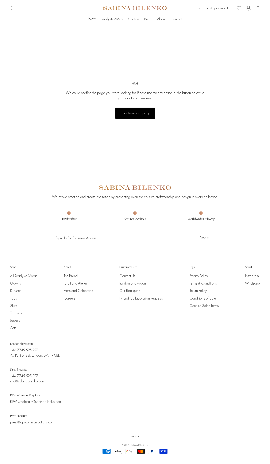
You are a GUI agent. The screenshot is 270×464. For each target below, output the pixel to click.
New (92, 19)
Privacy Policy (198, 276)
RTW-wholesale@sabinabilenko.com (36, 402)
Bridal (148, 19)
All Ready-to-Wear (23, 276)
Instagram (252, 276)
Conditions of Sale (202, 298)
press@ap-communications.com (32, 422)
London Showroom (133, 283)
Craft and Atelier (75, 283)
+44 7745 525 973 (24, 350)
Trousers (16, 313)
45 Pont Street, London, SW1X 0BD (35, 355)
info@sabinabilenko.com (27, 381)
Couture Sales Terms (204, 306)
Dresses (15, 291)
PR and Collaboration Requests (141, 298)
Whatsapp (252, 283)
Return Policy (198, 291)
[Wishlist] (239, 8)
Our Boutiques (129, 291)
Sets (13, 328)
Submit (204, 237)
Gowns (15, 283)
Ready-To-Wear (112, 19)
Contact (176, 19)
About (161, 19)
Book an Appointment (212, 8)
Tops (13, 298)
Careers (69, 298)
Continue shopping (135, 113)
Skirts (13, 306)
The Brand (71, 276)
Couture (133, 19)
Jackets (15, 320)
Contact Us (127, 276)
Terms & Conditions (203, 283)
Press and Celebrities (78, 291)
